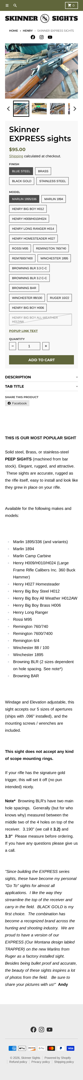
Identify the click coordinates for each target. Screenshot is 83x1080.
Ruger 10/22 (59, 297)
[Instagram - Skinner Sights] (41, 37)
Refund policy (18, 1061)
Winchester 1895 (54, 258)
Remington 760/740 (51, 248)
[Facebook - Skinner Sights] (33, 37)
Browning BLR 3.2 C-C (29, 278)
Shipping (16, 156)
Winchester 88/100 (27, 297)
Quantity (17, 339)
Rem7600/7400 (22, 258)
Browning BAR (24, 288)
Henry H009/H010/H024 (29, 218)
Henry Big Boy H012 (28, 209)
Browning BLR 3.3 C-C (29, 268)
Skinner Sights (30, 1057)
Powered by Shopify (58, 1057)
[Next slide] (74, 109)
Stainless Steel (52, 181)
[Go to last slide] (8, 109)
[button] (21, 109)
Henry (27, 30)
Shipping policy (64, 1061)
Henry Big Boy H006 (28, 307)
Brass (43, 171)
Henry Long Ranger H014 (33, 228)
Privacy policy (40, 1061)
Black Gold (21, 181)
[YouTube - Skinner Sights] (50, 37)
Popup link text (23, 331)
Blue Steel (21, 171)
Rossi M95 (20, 248)
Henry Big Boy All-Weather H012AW (35, 319)
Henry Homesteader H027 (33, 238)
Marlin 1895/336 (24, 199)
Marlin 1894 (53, 199)
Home (13, 30)
